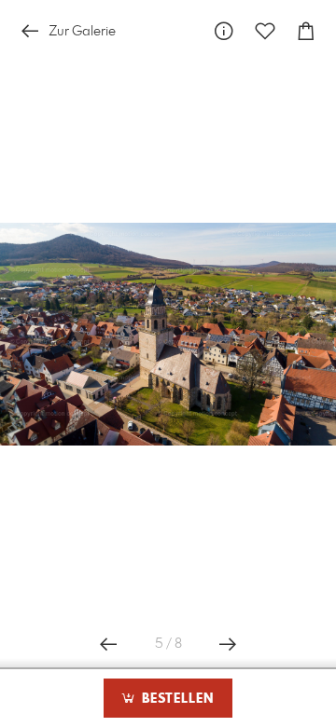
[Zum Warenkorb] (306, 31)
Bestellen (175, 699)
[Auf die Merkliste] (265, 31)
